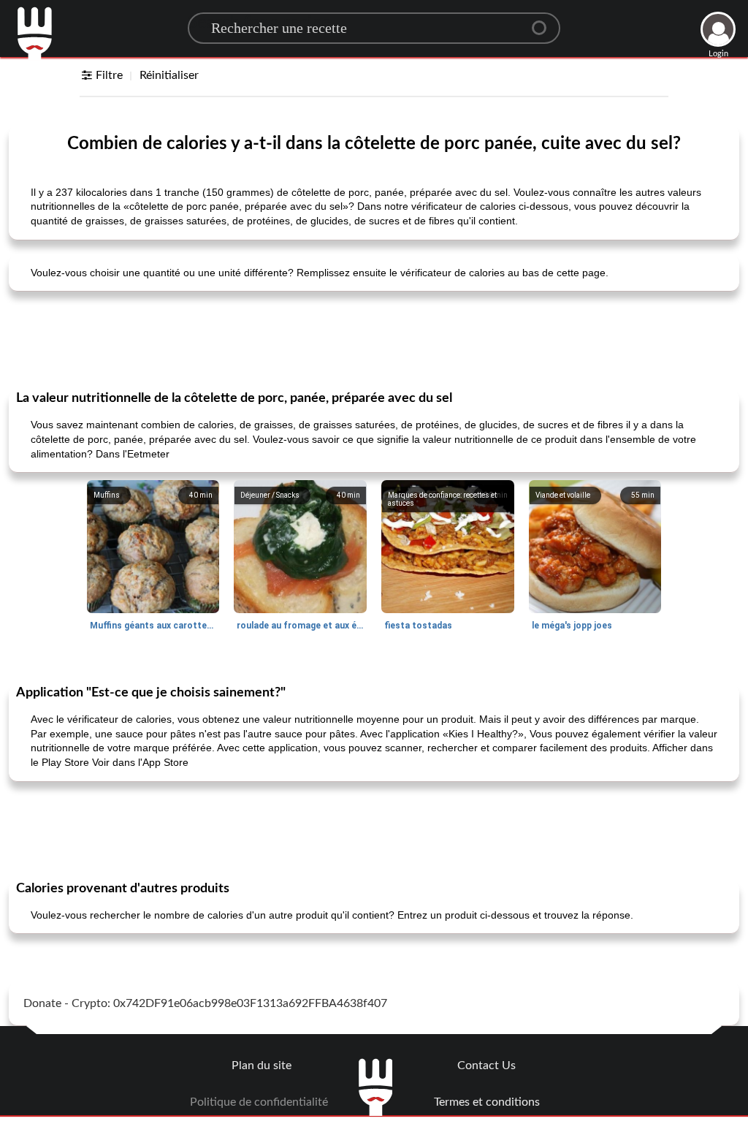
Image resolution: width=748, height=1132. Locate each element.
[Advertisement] (374, 339)
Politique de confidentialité (259, 1102)
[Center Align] (544, 22)
